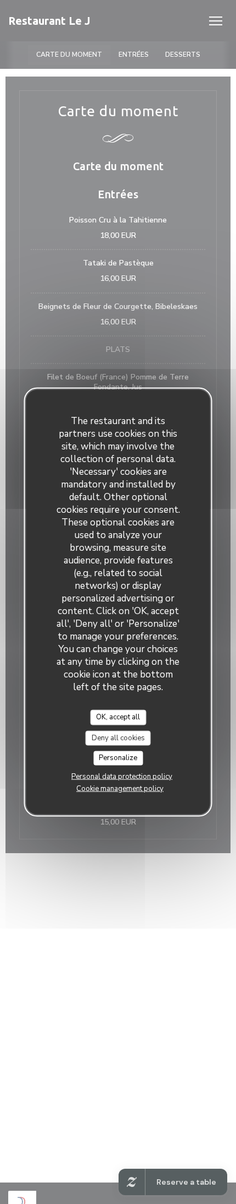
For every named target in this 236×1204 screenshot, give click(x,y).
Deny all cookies (118, 737)
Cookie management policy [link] (120, 788)
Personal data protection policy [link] (121, 776)
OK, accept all (118, 717)
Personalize (118, 758)
